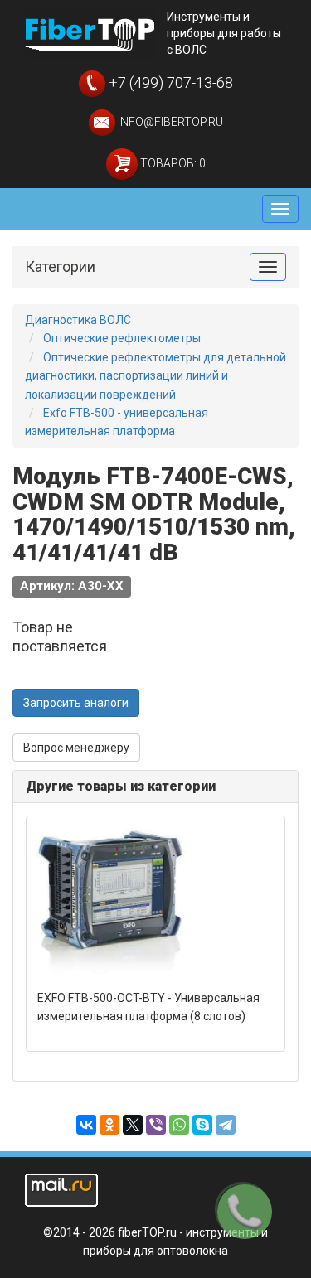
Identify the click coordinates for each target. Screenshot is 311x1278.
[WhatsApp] (179, 1125)
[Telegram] (226, 1125)
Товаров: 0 (172, 163)
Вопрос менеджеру (76, 747)
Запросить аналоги (76, 702)
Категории (60, 266)
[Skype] (202, 1125)
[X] (133, 1125)
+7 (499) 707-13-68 (169, 82)
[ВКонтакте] (86, 1125)
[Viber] (156, 1125)
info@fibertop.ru (169, 121)
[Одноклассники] (109, 1125)
